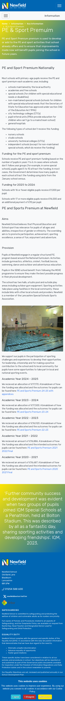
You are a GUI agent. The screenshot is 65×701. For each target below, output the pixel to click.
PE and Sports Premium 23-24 (32, 412)
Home (5, 24)
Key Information (35, 24)
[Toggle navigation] (59, 5)
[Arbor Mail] (8, 602)
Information (52, 15)
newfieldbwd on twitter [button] (16, 596)
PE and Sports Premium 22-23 (32, 430)
